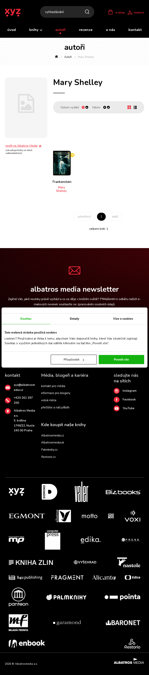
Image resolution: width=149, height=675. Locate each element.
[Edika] (90, 540)
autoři (60, 29)
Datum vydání (70, 107)
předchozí (84, 217)
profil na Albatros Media (21, 146)
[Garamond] (67, 622)
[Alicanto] (104, 577)
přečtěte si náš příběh (55, 407)
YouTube (128, 408)
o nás (110, 29)
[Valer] (81, 492)
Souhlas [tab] (25, 318)
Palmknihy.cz (49, 450)
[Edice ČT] (132, 577)
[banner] (15, 13)
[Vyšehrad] (85, 562)
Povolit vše (121, 359)
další (115, 217)
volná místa (48, 400)
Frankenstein (62, 182)
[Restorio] (132, 643)
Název (96, 107)
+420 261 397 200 (23, 400)
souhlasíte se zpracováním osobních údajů (87, 304)
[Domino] (49, 492)
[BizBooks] (123, 492)
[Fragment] (67, 577)
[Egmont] (27, 516)
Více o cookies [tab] (123, 318)
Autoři (68, 57)
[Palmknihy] (66, 597)
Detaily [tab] (74, 318)
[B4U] (25, 577)
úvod (11, 29)
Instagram (130, 391)
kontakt (135, 29)
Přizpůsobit (71, 359)
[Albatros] (63, 516)
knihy (34, 29)
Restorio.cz (48, 457)
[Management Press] (16, 540)
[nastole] (128, 562)
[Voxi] (132, 516)
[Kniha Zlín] (31, 562)
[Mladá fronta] (18, 622)
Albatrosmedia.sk (52, 442)
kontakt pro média (53, 386)
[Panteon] (18, 597)
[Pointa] (122, 597)
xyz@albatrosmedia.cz (24, 387)
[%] (62, 150)
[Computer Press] (52, 540)
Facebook (129, 399)
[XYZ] (16, 492)
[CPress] (130, 540)
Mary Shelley (61, 189)
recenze (86, 29)
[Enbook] (27, 643)
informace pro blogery (55, 393)
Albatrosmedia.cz (52, 435)
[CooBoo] (111, 516)
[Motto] (89, 516)
